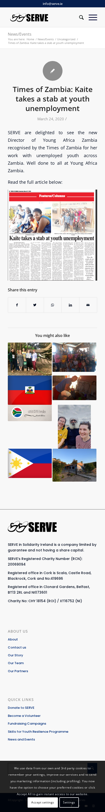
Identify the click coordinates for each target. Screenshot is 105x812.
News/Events (20, 34)
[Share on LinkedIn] (70, 305)
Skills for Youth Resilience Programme (38, 731)
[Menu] (90, 17)
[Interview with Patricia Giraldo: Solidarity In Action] (30, 390)
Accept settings (42, 802)
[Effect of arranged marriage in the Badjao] (74, 357)
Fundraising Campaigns (27, 723)
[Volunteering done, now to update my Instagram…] (74, 427)
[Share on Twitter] (35, 305)
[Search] (79, 17)
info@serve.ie (53, 3)
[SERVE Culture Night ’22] (30, 359)
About (13, 639)
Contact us (17, 647)
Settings (69, 802)
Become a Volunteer (24, 715)
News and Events (21, 739)
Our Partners (18, 671)
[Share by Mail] (88, 305)
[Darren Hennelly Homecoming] (74, 388)
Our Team (16, 663)
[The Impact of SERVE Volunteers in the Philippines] (30, 463)
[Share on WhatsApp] (53, 305)
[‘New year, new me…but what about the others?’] (30, 413)
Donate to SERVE (21, 707)
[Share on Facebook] (17, 305)
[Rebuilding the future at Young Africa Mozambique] (74, 465)
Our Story (15, 655)
